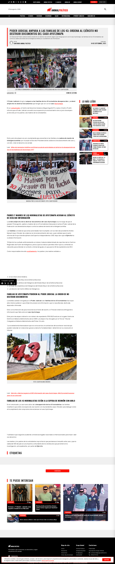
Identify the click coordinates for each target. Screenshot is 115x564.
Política (22, 16)
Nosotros (64, 514)
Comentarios (57, 434)
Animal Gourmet (80, 514)
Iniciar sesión (102, 2)
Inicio (62, 511)
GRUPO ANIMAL (36, 2)
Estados (30, 16)
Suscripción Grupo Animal (96, 514)
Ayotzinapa (59, 96)
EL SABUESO (58, 2)
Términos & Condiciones (80, 526)
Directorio (64, 516)
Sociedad (39, 16)
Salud (56, 16)
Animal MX (79, 518)
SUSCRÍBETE (93, 2)
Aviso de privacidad (67, 518)
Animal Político (80, 511)
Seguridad (48, 16)
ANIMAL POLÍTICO (48, 2)
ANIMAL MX (67, 2)
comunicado (15, 100)
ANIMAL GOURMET (77, 2)
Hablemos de (91, 16)
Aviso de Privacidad (48, 560)
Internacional (66, 16)
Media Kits (14, 519)
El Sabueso (79, 516)
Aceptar (106, 560)
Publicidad (92, 511)
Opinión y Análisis (78, 16)
